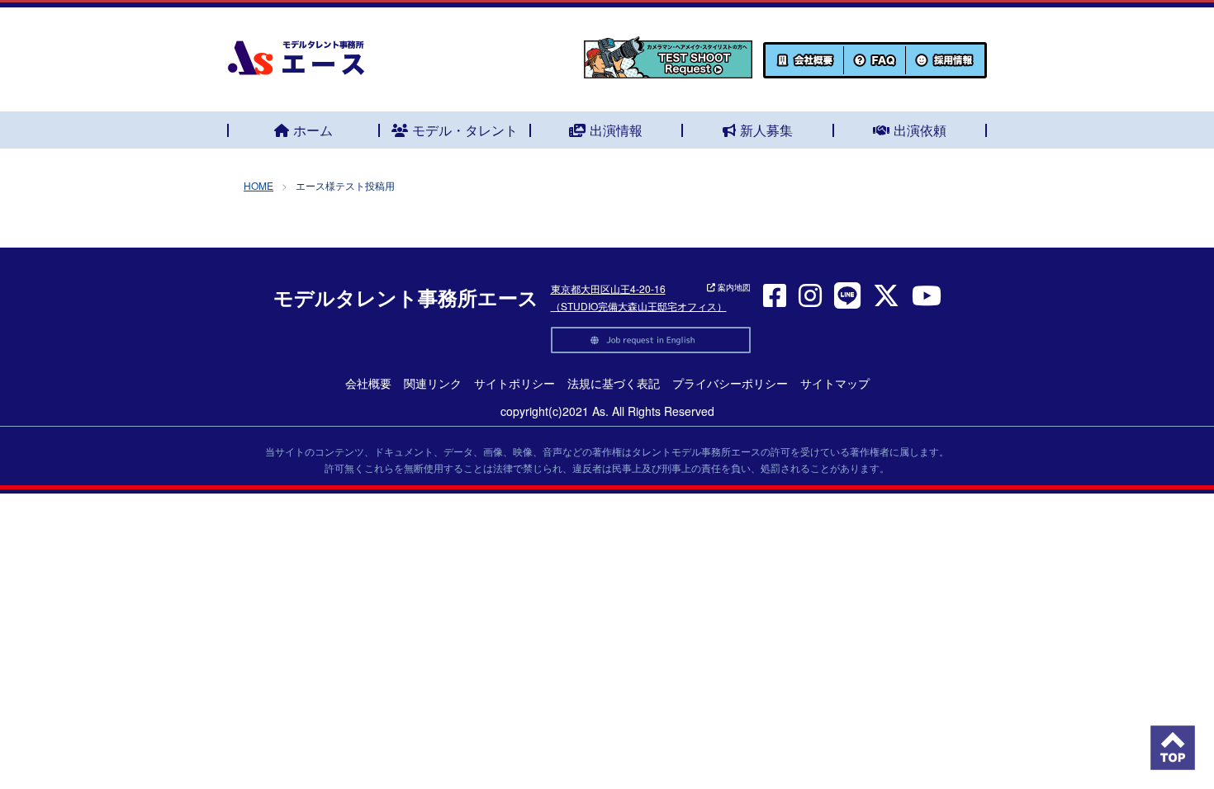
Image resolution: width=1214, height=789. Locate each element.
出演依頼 (920, 129)
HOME (258, 185)
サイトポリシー (514, 383)
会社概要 (368, 383)
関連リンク (433, 383)
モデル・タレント (465, 129)
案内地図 (733, 287)
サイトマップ (835, 383)
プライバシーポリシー (730, 383)
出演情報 (616, 129)
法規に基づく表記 (613, 383)
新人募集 (766, 129)
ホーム (313, 129)
